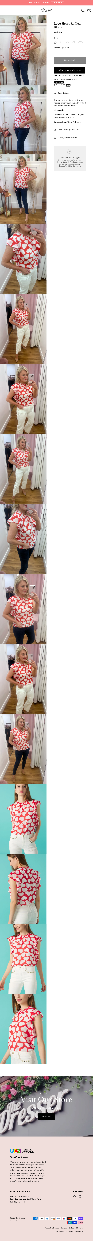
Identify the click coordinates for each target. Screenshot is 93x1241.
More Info (46, 1116)
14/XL (73, 42)
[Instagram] (80, 1196)
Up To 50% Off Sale (39, 3)
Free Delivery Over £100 (68, 130)
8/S (55, 42)
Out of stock (69, 60)
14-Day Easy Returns (67, 137)
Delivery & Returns (76, 1228)
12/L (67, 42)
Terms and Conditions (64, 1231)
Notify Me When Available (69, 70)
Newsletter (79, 1231)
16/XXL (80, 42)
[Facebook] (74, 1196)
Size (56, 38)
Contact (64, 1228)
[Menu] (4, 10)
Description (63, 93)
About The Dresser (52, 1228)
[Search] (83, 10)
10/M (61, 42)
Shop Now (57, 3)
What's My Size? (61, 48)
